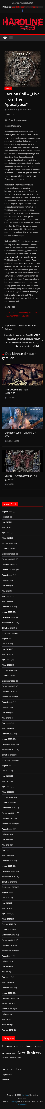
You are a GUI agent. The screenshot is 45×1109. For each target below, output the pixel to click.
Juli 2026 (5, 517)
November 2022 (8, 749)
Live (27, 1046)
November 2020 (8, 876)
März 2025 (6, 601)
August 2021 (7, 829)
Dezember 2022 (8, 744)
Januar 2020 (7, 929)
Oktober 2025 (8, 564)
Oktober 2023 (8, 691)
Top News (12, 1058)
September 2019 (9, 950)
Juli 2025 (5, 580)
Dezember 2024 (8, 617)
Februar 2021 (7, 860)
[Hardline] (5, 38)
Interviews (8, 1046)
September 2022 (9, 760)
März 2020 (6, 919)
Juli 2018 (5, 1014)
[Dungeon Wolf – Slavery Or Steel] (22, 408)
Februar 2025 (7, 607)
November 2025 (8, 559)
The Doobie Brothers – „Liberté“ (17, 391)
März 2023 (6, 728)
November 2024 (8, 622)
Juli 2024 (5, 644)
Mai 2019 (6, 972)
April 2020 (6, 913)
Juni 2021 (6, 839)
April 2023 (6, 723)
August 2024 (7, 638)
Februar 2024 (7, 670)
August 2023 (7, 702)
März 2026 (6, 538)
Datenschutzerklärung (11, 1069)
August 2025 (7, 575)
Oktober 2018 (8, 1009)
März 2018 (6, 1024)
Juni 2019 (6, 966)
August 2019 (7, 956)
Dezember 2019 (8, 935)
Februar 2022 (7, 797)
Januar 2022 (7, 802)
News (22, 1052)
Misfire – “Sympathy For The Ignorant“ (20, 477)
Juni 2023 (6, 712)
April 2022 (6, 786)
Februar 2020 (7, 924)
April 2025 (6, 596)
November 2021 (8, 813)
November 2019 (8, 940)
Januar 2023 (7, 739)
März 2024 (6, 665)
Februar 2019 (7, 987)
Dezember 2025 (8, 554)
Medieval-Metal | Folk (9, 1053)
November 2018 (8, 1003)
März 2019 (6, 982)
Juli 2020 (5, 897)
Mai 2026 (6, 527)
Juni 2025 (6, 585)
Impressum (7, 1074)
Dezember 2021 (8, 808)
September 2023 (9, 696)
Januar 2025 (7, 612)
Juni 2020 (6, 903)
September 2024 (9, 633)
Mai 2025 (6, 591)
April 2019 (6, 977)
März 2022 (6, 792)
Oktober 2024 (8, 628)
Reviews (8, 88)
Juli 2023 (5, 707)
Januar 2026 (7, 548)
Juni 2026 (6, 522)
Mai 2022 (6, 781)
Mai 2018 (6, 1019)
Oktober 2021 (8, 818)
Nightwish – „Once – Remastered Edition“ (20, 327)
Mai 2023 (6, 718)
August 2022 (7, 765)
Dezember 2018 (8, 998)
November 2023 (8, 686)
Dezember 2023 (8, 681)
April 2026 (6, 533)
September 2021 (9, 823)
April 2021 (6, 850)
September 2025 (9, 570)
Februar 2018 (7, 1030)
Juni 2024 (6, 649)
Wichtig (19, 1058)
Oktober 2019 (8, 945)
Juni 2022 (6, 776)
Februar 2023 (7, 734)
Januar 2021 (7, 866)
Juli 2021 (5, 834)
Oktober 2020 (8, 882)
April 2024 (6, 659)
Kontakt (5, 1080)
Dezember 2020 (8, 871)
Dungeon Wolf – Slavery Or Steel (20, 434)
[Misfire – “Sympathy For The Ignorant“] (22, 452)
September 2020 (9, 887)
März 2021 (6, 855)
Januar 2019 (7, 993)
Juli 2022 (5, 771)
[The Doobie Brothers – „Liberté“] (22, 365)
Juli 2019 (5, 961)
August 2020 (7, 892)
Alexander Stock (25, 110)
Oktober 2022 (8, 755)
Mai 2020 (6, 908)
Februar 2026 (7, 543)
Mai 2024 (6, 654)
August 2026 (7, 511)
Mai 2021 (6, 845)
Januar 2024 (7, 675)
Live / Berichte (35, 1047)
